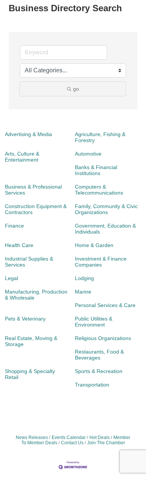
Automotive (88, 154)
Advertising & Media (28, 134)
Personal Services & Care (105, 305)
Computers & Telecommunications (99, 190)
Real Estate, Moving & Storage (31, 341)
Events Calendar (69, 437)
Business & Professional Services (33, 190)
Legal (11, 278)
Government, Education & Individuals (105, 229)
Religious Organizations (103, 338)
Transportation (92, 385)
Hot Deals (99, 437)
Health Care (19, 245)
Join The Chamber (106, 442)
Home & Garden (94, 245)
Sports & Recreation (98, 371)
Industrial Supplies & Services (29, 262)
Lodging (84, 278)
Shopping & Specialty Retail (30, 374)
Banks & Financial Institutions (96, 170)
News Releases (32, 437)
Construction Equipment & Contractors (36, 209)
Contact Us (72, 442)
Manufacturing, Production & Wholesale (36, 295)
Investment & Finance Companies (101, 262)
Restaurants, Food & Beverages (99, 355)
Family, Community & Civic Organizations (106, 209)
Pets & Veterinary (25, 319)
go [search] (76, 89)
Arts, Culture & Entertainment (22, 157)
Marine (83, 292)
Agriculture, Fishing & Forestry (100, 137)
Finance (14, 226)
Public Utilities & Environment (93, 322)
